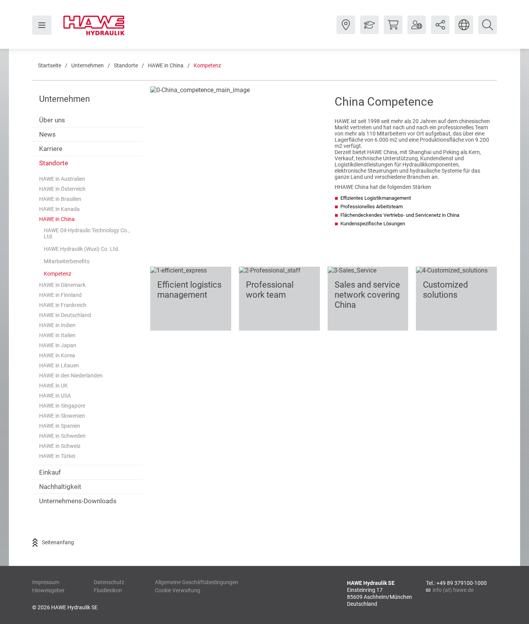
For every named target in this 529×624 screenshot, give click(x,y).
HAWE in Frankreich (62, 305)
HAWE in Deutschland (65, 315)
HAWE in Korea (57, 355)
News (47, 134)
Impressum (45, 582)
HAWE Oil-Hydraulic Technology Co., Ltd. (87, 233)
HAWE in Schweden (62, 436)
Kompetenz (207, 65)
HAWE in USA (55, 396)
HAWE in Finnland (60, 295)
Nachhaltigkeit (60, 486)
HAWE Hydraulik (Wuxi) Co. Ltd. (82, 249)
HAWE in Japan (57, 345)
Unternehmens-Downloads (78, 501)
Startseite (49, 65)
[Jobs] (369, 30)
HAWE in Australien (62, 179)
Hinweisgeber (48, 590)
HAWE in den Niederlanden (71, 375)
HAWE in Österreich (62, 189)
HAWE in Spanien (59, 426)
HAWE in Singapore (62, 406)
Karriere (50, 149)
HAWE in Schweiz (60, 446)
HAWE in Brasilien (60, 199)
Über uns (52, 120)
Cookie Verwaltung (177, 590)
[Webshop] (393, 30)
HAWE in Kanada (59, 209)
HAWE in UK (53, 385)
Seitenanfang (58, 542)
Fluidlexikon (108, 590)
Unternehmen (87, 65)
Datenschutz (109, 582)
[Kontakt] (346, 30)
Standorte (126, 65)
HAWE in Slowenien (62, 416)
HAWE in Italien (57, 335)
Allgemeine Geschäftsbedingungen (196, 582)
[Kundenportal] (416, 30)
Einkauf (50, 472)
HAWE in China (166, 65)
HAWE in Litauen (59, 365)
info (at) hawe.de (453, 590)
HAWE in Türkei (57, 456)
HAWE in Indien (57, 325)
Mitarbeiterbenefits (66, 261)
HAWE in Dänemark (62, 285)
